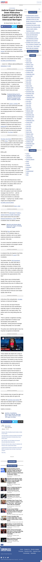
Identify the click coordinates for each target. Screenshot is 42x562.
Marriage (18, 414)
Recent (3, 429)
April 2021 (28, 130)
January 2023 (29, 89)
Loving (14, 255)
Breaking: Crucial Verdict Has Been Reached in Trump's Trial (15, 524)
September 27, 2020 (6, 66)
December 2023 (30, 68)
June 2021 (28, 126)
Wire (27, 174)
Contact (7, 429)
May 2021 (28, 128)
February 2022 (29, 110)
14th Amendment (15, 260)
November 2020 (30, 139)
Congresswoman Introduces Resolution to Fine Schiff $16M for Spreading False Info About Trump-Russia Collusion (12, 449)
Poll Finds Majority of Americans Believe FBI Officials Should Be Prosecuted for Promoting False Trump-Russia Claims (12, 437)
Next (2, 544)
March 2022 (29, 109)
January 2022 (29, 112)
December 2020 (30, 137)
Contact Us (27, 549)
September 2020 (30, 143)
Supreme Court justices (13, 399)
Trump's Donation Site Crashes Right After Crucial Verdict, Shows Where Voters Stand (14, 518)
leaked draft (4, 126)
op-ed (27, 163)
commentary (29, 157)
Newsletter (33, 553)
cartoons (28, 155)
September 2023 (30, 74)
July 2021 (28, 124)
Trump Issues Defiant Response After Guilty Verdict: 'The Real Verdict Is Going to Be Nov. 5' (15, 511)
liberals (13, 414)
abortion (7, 413)
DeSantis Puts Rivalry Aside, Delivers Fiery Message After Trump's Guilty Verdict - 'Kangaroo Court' (14, 480)
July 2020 (28, 147)
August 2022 (29, 99)
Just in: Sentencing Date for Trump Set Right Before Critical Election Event (33, 34)
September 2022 (30, 97)
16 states (20, 299)
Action (27, 153)
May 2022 (28, 105)
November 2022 (30, 93)
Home (21, 549)
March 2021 (29, 132)
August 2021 (29, 122)
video (27, 173)
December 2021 (30, 114)
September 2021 (30, 120)
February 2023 (29, 87)
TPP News (7, 417)
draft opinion (12, 212)
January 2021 (29, 136)
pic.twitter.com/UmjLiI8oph (7, 202)
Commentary (26, 553)
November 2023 (30, 70)
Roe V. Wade (8, 415)
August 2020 (29, 145)
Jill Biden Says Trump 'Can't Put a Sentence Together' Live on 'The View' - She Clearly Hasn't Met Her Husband (15, 502)
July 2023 (28, 78)
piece (6, 141)
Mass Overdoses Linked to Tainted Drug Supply (14, 539)
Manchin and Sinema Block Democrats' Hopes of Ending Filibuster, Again (14, 226)
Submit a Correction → (6, 409)
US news (13, 417)
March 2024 (29, 62)
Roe (9, 231)
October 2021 (29, 118)
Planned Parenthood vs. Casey (8, 218)
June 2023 (28, 80)
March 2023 (29, 85)
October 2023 (29, 72)
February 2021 (29, 134)
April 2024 (28, 60)
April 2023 (28, 83)
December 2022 (30, 91)
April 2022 (28, 107)
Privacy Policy (16, 559)
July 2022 (28, 101)
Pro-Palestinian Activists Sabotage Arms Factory (13, 495)
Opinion (28, 165)
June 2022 (28, 103)
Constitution (13, 413)
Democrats (8, 414)
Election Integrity (30, 159)
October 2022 (29, 95)
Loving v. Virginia (13, 103)
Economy (21, 551)
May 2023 (28, 82)
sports (27, 169)
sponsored (28, 167)
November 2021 (30, 116)
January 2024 (29, 66)
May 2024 (28, 58)
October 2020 (29, 141)
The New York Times (6, 139)
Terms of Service (21, 559)
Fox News (10, 132)
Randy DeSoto (8, 426)
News (27, 161)
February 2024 (29, 64)
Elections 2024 (28, 551)
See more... (4, 452)
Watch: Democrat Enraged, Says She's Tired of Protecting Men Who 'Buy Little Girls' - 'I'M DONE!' (15, 532)
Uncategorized (29, 171)
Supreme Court (16, 415)
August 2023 (29, 76)
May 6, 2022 (17, 206)
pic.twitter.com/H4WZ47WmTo (8, 60)
